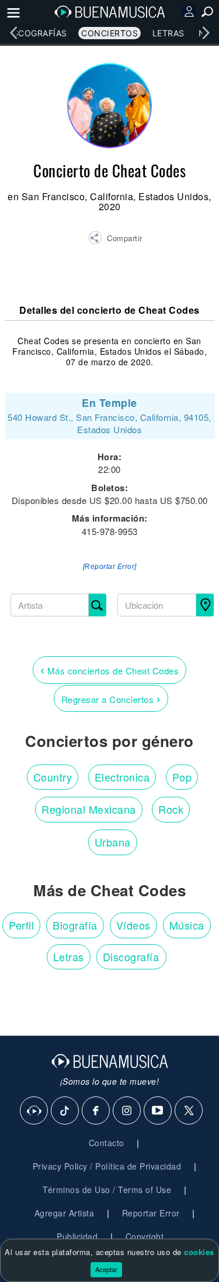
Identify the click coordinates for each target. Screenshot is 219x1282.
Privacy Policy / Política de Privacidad (107, 1166)
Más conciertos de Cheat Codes (109, 669)
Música (186, 925)
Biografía (75, 925)
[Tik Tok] (65, 1111)
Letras (168, 33)
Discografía (131, 956)
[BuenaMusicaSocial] (34, 1111)
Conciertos (109, 33)
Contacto (106, 1143)
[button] (115, 239)
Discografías (35, 33)
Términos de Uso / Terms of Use (107, 1189)
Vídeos (133, 925)
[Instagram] (127, 1111)
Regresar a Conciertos (111, 698)
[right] (206, 33)
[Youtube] (158, 1111)
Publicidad (77, 1236)
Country (52, 776)
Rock (170, 809)
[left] (13, 33)
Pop (182, 776)
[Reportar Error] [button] (110, 567)
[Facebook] (96, 1111)
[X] (189, 1111)
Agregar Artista (64, 1213)
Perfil (21, 925)
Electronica (122, 776)
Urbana (113, 841)
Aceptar (106, 1269)
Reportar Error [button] (151, 1213)
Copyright (145, 1236)
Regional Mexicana (88, 809)
